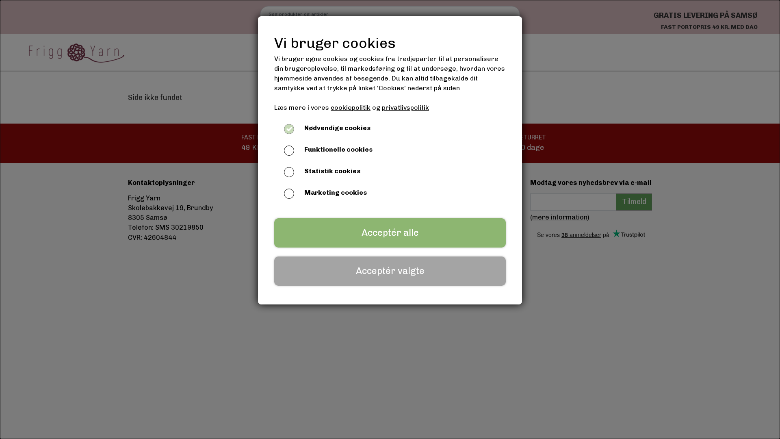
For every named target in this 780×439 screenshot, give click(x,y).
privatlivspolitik (405, 107)
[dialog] (390, 219)
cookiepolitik (350, 107)
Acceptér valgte (390, 270)
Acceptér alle (390, 232)
